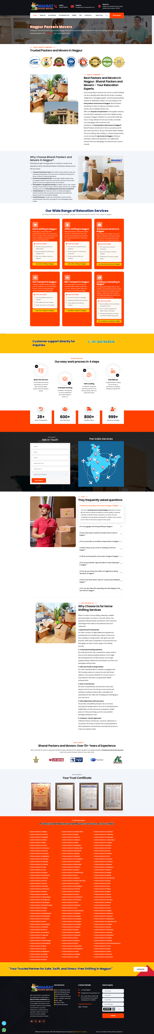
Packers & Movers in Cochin (70, 894)
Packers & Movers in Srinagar (103, 940)
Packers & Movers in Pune (102, 886)
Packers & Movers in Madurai (103, 864)
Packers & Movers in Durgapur (71, 916)
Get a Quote (117, 15)
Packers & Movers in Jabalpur (71, 954)
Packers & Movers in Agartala (39, 935)
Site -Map (58, 1000)
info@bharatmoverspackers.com (85, 7)
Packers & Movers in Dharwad (71, 913)
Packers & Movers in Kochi (102, 851)
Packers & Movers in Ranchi (102, 894)
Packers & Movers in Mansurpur (39, 889)
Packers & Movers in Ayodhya (71, 861)
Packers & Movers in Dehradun (71, 900)
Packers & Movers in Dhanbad (71, 905)
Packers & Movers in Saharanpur (40, 916)
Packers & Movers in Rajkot (102, 891)
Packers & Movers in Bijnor (38, 842)
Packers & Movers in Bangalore (71, 845)
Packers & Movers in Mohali (102, 927)
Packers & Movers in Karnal (102, 848)
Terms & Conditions (101, 1032)
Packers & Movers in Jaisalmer (103, 831)
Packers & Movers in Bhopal (70, 870)
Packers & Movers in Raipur (102, 889)
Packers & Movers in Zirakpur (103, 924)
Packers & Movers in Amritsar (39, 957)
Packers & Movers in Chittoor (71, 891)
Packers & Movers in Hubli (70, 943)
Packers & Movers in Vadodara (103, 913)
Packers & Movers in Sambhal (39, 927)
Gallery (74, 15)
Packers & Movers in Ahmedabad (40, 943)
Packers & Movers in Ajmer (38, 946)
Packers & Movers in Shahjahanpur (40, 913)
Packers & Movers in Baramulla (71, 851)
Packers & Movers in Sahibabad (103, 935)
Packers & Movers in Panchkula (103, 929)
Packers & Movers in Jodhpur (103, 842)
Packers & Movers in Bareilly (70, 853)
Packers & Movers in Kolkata (103, 853)
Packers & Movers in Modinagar (39, 902)
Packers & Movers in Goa (69, 908)
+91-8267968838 (85, 990)
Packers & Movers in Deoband (39, 853)
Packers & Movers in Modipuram (40, 900)
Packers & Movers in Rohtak (102, 897)
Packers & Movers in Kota (102, 856)
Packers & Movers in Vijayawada (104, 919)
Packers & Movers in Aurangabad (72, 859)
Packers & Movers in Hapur (38, 867)
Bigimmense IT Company (79, 1032)
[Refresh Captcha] (113, 1009)
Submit (113, 1016)
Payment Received (61, 1005)
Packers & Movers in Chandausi (39, 848)
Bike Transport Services (63, 996)
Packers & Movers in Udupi (102, 949)
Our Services (52, 15)
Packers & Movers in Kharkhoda (40, 875)
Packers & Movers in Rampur (39, 872)
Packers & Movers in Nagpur (102, 872)
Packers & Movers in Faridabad (39, 932)
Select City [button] (99, 15)
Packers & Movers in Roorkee (103, 954)
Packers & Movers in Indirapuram (72, 949)
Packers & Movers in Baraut (38, 840)
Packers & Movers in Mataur (38, 891)
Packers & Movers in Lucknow (103, 859)
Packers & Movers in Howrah (70, 940)
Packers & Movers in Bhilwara (71, 867)
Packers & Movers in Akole (38, 949)
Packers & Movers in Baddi (70, 834)
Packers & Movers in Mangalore (104, 867)
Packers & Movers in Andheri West (72, 831)
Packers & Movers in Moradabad (40, 924)
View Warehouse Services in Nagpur (109, 264)
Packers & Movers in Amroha (39, 834)
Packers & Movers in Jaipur (70, 957)
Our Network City (64, 15)
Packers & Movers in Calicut (70, 883)
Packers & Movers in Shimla (102, 902)
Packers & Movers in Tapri (38, 870)
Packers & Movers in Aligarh (38, 831)
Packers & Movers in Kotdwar (39, 886)
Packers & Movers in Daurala (39, 851)
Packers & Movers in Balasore (71, 840)
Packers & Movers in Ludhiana (103, 861)
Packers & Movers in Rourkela (103, 900)
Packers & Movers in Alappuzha (39, 951)
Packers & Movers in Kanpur (102, 845)
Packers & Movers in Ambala (38, 954)
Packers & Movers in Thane (102, 908)
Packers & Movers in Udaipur (103, 910)
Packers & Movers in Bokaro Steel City (73, 880)
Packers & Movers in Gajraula (39, 861)
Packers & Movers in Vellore (102, 951)
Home (35, 15)
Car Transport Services (62, 998)
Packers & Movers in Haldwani (71, 932)
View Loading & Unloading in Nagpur (109, 321)
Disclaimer (119, 1032)
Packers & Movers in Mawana (39, 894)
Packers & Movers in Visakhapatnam (105, 921)
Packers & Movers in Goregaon (71, 921)
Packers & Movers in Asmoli (38, 845)
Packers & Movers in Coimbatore (72, 897)
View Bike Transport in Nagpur (77, 310)
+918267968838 (63, 7)
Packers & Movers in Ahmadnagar (40, 940)
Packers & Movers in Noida (102, 880)
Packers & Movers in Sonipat (103, 938)
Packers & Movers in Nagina (38, 908)
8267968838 (49, 33)
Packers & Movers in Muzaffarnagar (41, 905)
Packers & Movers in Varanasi (103, 916)
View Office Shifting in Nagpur (77, 264)
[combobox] (50, 475)
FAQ (80, 15)
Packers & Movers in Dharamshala (72, 910)
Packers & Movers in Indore (70, 951)
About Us (42, 15)
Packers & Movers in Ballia (70, 842)
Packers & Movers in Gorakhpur (72, 919)
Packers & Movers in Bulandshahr (40, 897)
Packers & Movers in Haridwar (71, 935)
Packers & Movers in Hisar (70, 938)
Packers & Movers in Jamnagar (103, 837)
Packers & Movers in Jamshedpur (104, 840)
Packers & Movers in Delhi (38, 921)
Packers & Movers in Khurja (38, 880)
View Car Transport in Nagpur (45, 310)
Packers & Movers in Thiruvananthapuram (107, 943)
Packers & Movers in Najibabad (39, 856)
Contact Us (88, 15)
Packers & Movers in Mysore (102, 870)
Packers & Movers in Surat (102, 905)
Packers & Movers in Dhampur (39, 859)
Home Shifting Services (62, 990)
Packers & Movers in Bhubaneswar (72, 872)
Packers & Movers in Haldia (70, 929)
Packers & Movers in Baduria (71, 837)
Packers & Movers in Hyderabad (72, 946)
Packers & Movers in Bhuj (69, 875)
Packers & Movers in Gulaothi (39, 864)
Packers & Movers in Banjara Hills (72, 848)
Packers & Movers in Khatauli (39, 878)
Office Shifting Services (62, 992)
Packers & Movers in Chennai (71, 889)
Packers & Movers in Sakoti (38, 910)
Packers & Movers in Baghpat (39, 837)
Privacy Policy (59, 1002)
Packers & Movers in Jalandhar (103, 834)
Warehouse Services (62, 994)
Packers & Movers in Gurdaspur (71, 924)
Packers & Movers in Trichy (102, 946)
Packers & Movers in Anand (38, 959)
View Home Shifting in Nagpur (45, 264)
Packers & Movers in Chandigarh (72, 886)
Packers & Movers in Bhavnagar (72, 864)
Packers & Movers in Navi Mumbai (104, 878)
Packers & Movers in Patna (102, 883)
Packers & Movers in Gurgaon (71, 927)
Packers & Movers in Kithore (38, 883)
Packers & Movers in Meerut (38, 929)
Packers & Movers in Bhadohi (71, 856)
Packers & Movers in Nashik (102, 875)
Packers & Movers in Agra (38, 938)
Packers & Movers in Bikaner (71, 878)
